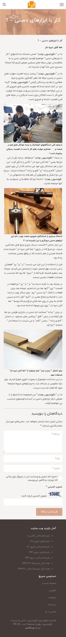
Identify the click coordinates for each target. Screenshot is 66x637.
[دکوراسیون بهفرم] (31, 4)
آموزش (52, 590)
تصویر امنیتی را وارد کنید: (34, 496)
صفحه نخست (49, 583)
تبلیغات (52, 597)
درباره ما (52, 604)
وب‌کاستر (29, 627)
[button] (4, 4)
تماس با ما (50, 611)
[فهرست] (62, 4)
